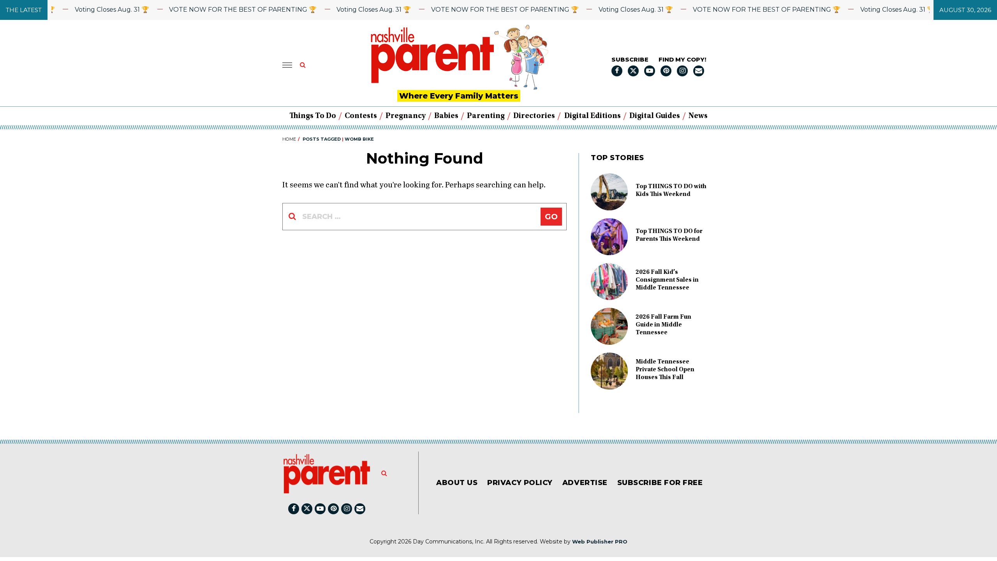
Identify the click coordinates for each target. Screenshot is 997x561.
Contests (361, 116)
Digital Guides (654, 116)
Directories (534, 116)
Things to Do (312, 116)
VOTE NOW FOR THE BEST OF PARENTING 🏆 (231, 9)
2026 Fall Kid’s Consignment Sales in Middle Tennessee (667, 280)
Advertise (585, 482)
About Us (456, 482)
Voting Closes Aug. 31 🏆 (100, 9)
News (698, 116)
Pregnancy (406, 116)
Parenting (486, 116)
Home (289, 139)
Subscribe (629, 59)
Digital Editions (592, 116)
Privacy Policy (520, 482)
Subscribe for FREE (660, 482)
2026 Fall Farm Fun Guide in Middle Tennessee (663, 325)
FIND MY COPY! (682, 59)
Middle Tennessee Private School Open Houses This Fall (665, 370)
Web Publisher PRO (599, 541)
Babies (446, 116)
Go (551, 216)
